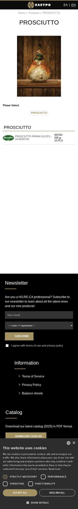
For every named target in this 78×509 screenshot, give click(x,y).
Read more (55, 469)
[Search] (12, 5)
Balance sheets (32, 393)
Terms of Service (33, 376)
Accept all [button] (20, 492)
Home (21, 13)
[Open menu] (5, 5)
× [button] (73, 442)
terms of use (33, 345)
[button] (39, 502)
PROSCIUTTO (51, 13)
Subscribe (21, 336)
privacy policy (55, 345)
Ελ (66, 5)
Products (34, 13)
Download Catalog (28, 436)
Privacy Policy (31, 384)
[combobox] (68, 443)
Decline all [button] (57, 492)
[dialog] (39, 473)
